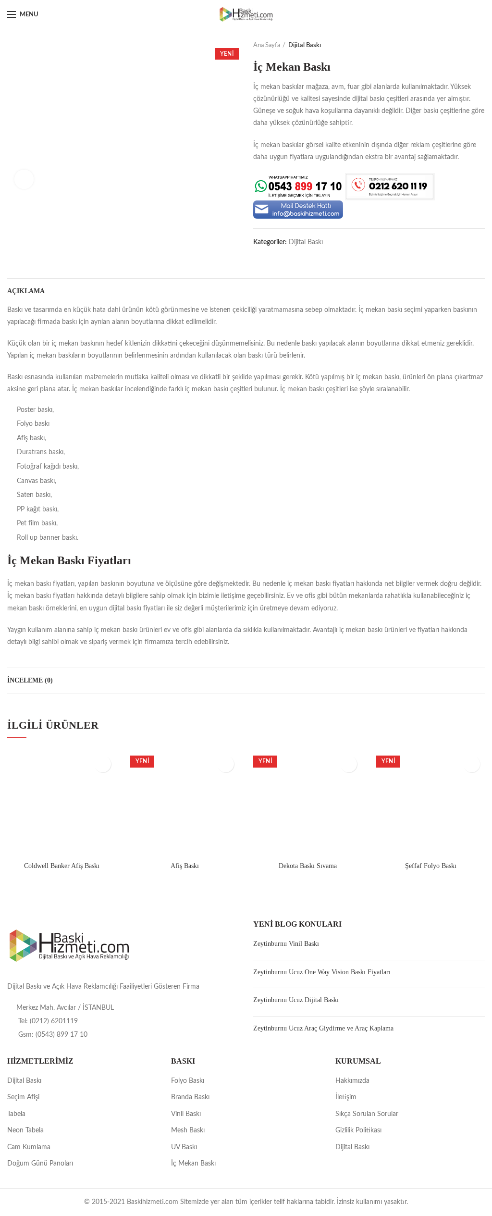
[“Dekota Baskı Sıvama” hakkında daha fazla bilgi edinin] (348, 764)
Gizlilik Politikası (358, 1130)
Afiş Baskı (185, 865)
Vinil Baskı (186, 1114)
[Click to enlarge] (24, 179)
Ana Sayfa (266, 45)
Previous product (461, 45)
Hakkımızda (352, 1081)
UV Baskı (184, 1147)
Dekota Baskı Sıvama (308, 865)
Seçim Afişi (23, 1097)
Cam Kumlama (28, 1147)
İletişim (346, 1097)
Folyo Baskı (187, 1081)
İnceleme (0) (30, 680)
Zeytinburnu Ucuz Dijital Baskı (296, 1000)
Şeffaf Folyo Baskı (430, 865)
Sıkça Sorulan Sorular (366, 1114)
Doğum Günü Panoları (40, 1163)
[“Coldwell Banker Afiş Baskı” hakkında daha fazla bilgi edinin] (102, 764)
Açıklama (26, 291)
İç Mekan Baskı (193, 1163)
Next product (480, 45)
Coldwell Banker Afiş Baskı (61, 865)
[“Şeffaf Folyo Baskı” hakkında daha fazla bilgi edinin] (471, 764)
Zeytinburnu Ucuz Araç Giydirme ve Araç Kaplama (323, 1028)
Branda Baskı (190, 1097)
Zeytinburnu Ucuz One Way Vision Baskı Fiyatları (322, 972)
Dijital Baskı (304, 45)
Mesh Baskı (188, 1130)
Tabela (16, 1114)
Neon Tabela (25, 1130)
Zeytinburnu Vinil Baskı (286, 943)
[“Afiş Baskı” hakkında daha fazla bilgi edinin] (225, 764)
